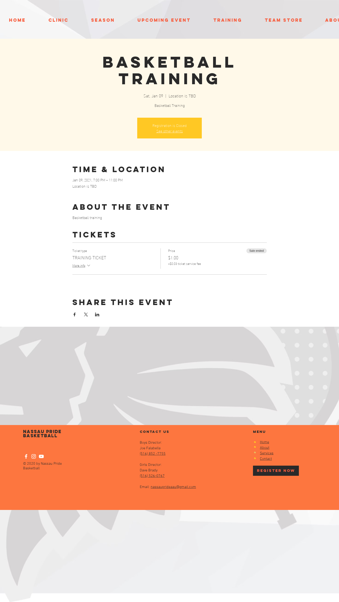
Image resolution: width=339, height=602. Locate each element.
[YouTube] (41, 456)
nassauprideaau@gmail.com (173, 487)
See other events (169, 130)
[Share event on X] (86, 314)
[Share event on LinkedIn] (97, 314)
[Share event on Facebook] (74, 314)
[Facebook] (26, 456)
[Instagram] (34, 456)
